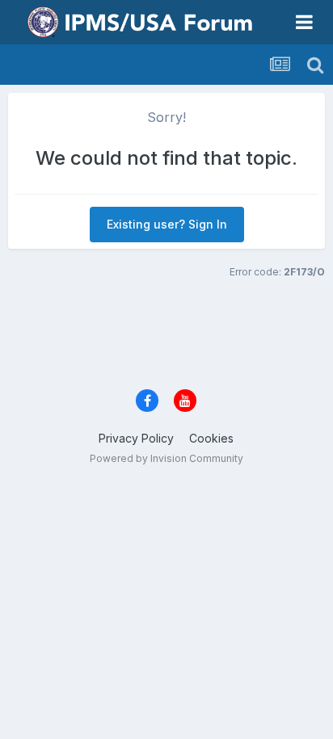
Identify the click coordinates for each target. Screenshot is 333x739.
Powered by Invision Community (166, 458)
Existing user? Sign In (167, 224)
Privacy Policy (136, 438)
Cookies (211, 438)
